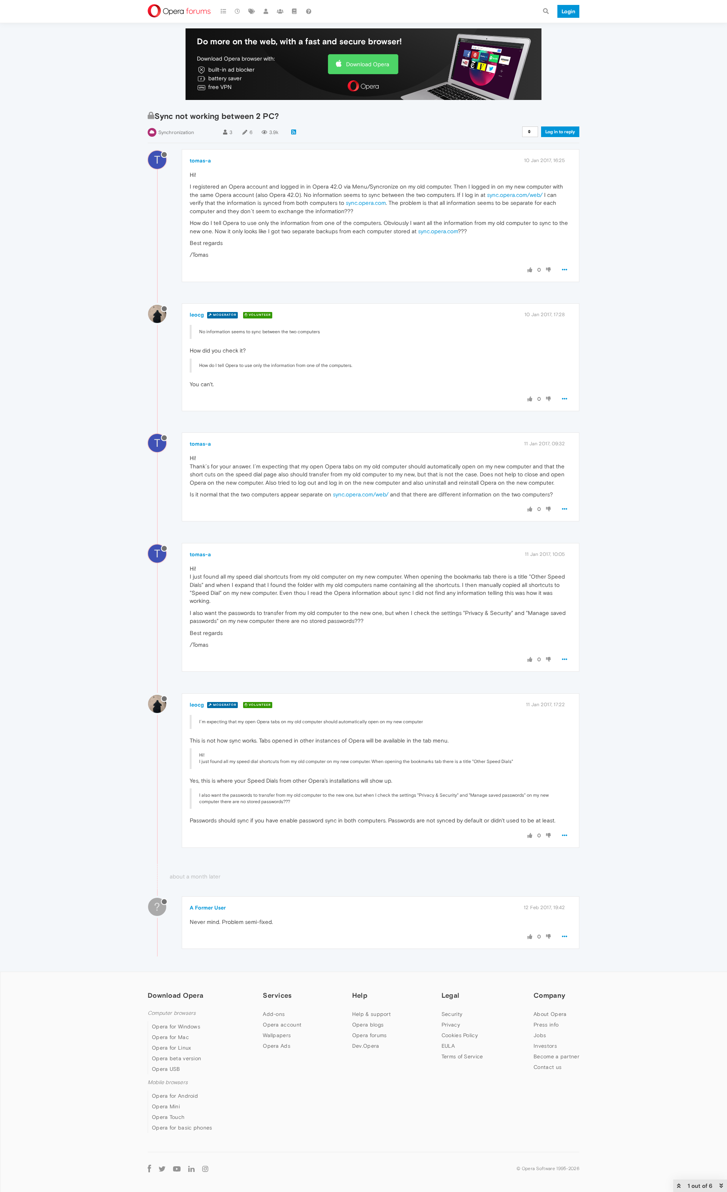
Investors (545, 1046)
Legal (451, 995)
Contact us (548, 1067)
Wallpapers (277, 1035)
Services (277, 995)
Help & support (371, 1014)
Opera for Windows (176, 1026)
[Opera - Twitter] (162, 1168)
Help (359, 995)
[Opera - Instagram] (205, 1168)
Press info (546, 1025)
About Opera (550, 1014)
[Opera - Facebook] (149, 1168)
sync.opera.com (366, 203)
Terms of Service (462, 1056)
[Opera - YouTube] (176, 1168)
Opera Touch (168, 1117)
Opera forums (369, 1035)
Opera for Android (175, 1096)
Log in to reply (560, 131)
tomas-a (200, 161)
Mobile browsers (168, 1082)
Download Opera (367, 64)
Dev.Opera (365, 1046)
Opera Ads (276, 1046)
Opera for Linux (171, 1048)
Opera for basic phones (182, 1128)
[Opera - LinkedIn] (191, 1168)
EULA (448, 1046)
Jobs (540, 1035)
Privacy (451, 1025)
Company (549, 995)
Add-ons (274, 1014)
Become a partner (556, 1056)
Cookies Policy (460, 1035)
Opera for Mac (170, 1037)
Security (452, 1014)
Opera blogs (368, 1025)
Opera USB (166, 1069)
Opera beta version (176, 1058)
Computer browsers (172, 1013)
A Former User (208, 908)
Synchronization (176, 132)
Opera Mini (166, 1106)
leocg (197, 315)
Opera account (282, 1025)
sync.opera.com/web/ (515, 195)
